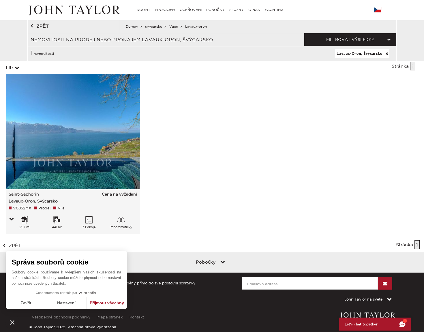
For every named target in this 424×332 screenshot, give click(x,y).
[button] (12, 322)
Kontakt (137, 317)
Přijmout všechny (107, 303)
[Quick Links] (222, 262)
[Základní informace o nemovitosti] (11, 219)
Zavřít (25, 303)
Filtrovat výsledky (350, 39)
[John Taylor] (73, 10)
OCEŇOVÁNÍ (191, 10)
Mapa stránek (110, 317)
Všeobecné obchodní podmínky (61, 317)
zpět (42, 26)
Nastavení (66, 303)
